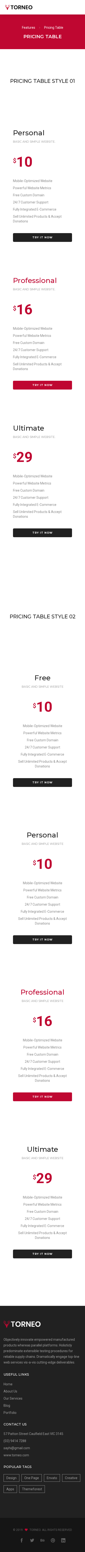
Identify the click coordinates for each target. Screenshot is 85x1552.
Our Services (13, 1398)
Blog (7, 1405)
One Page (31, 1478)
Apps (10, 1489)
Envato (52, 1478)
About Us (10, 1391)
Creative (71, 1478)
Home (8, 1384)
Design (11, 1478)
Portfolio (10, 1413)
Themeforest (32, 1489)
